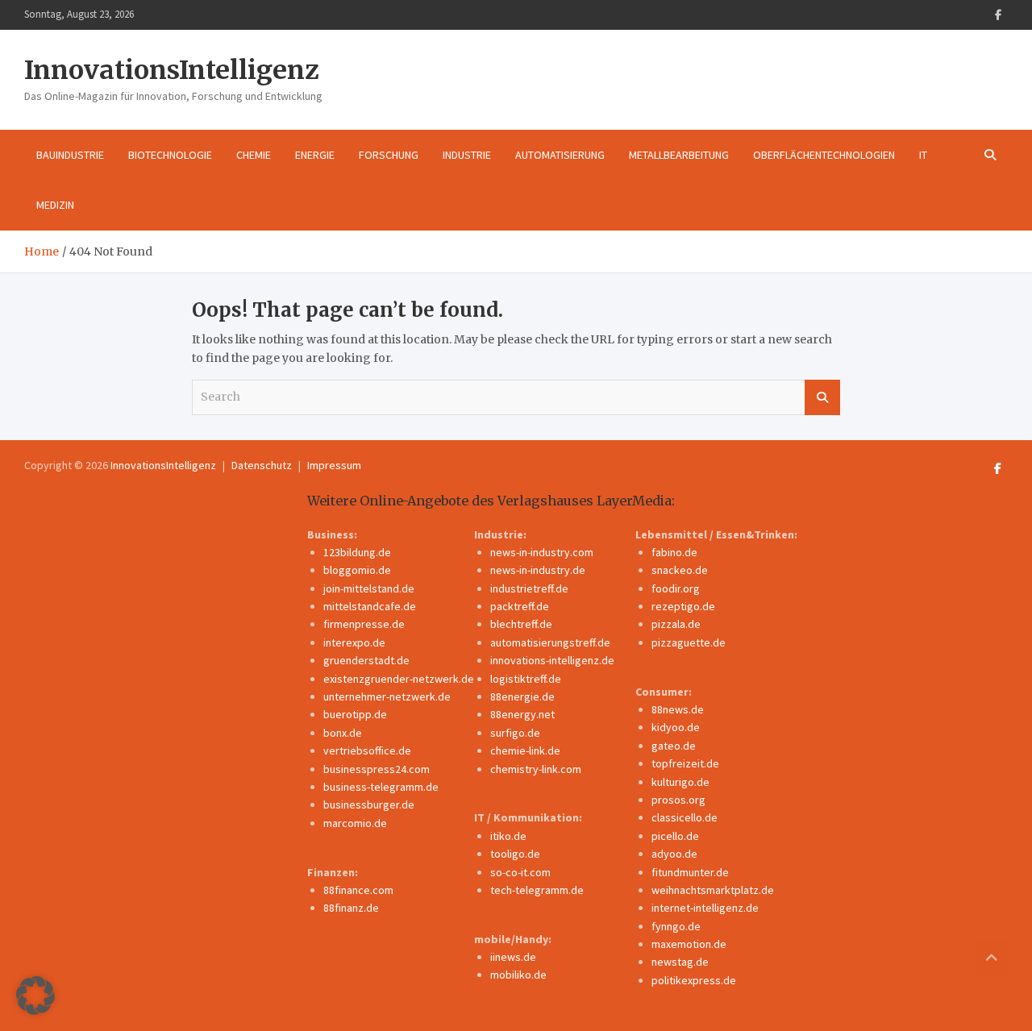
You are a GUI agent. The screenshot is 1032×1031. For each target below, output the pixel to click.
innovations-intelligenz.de (552, 660)
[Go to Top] (992, 958)
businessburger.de (368, 804)
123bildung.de (357, 552)
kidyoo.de (675, 727)
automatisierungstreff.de (550, 642)
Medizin (55, 204)
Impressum (334, 465)
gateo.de (673, 745)
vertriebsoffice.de (367, 750)
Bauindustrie (70, 155)
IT (923, 155)
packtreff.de (519, 606)
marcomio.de (355, 823)
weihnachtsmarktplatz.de (712, 890)
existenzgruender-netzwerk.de (398, 678)
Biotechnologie (170, 155)
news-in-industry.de (537, 570)
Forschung (388, 155)
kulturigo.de (680, 782)
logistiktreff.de (525, 678)
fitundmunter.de (690, 872)
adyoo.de (674, 853)
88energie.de (522, 696)
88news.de (677, 709)
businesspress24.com (376, 769)
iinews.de (513, 957)
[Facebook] (998, 14)
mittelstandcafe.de (369, 606)
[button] (35, 995)
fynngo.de (676, 926)
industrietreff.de (529, 588)
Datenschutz (261, 465)
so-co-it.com (520, 872)
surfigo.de (515, 732)
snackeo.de (679, 570)
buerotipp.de (355, 714)
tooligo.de (515, 853)
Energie (315, 155)
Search (822, 397)
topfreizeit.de (685, 763)
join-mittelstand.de (368, 588)
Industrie (467, 155)
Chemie (253, 155)
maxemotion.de (688, 944)
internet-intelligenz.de (705, 907)
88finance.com (358, 890)
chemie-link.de (525, 750)
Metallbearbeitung (679, 155)
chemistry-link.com (535, 769)
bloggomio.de (357, 570)
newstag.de (680, 961)
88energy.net (522, 714)
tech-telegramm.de (537, 890)
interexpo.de (354, 642)
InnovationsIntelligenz (171, 70)
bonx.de (342, 732)
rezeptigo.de (683, 606)
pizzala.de (676, 624)
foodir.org (675, 588)
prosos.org (678, 799)
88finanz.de (351, 907)
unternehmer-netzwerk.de (387, 696)
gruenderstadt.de (366, 660)
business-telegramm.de (381, 786)
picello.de (675, 836)
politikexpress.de (693, 980)
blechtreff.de (521, 624)
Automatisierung (560, 155)
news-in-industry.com (541, 552)
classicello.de (684, 817)
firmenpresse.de (364, 624)
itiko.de (508, 836)
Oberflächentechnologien (824, 155)
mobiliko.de (518, 974)
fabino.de (674, 552)
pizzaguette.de (688, 642)
